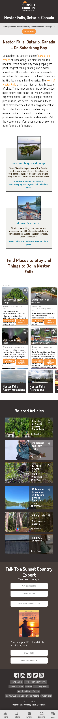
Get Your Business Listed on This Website (22, 696)
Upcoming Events (41, 686)
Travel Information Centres (35, 682)
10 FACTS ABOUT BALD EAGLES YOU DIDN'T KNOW (29, 472)
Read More (9, 320)
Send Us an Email (29, 593)
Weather (28, 686)
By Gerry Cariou (37, 434)
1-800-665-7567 (30, 586)
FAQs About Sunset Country (28, 691)
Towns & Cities (17, 682)
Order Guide (29, 653)
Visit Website (21, 321)
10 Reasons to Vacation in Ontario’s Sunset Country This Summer (29, 497)
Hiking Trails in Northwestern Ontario (29, 522)
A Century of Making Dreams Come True (29, 427)
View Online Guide (29, 660)
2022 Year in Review (29, 544)
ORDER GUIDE (29, 31)
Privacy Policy (46, 696)
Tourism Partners (16, 686)
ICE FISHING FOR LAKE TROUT (29, 450)
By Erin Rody (36, 456)
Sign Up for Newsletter (29, 603)
